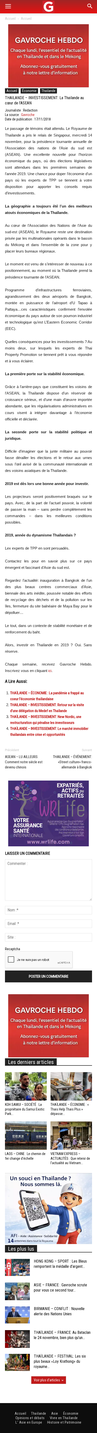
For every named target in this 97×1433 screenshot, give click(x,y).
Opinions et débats (30, 1418)
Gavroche (28, 115)
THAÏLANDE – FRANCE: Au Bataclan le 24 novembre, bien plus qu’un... (62, 1335)
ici (49, 671)
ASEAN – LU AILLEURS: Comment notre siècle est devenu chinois (24, 762)
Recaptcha (12, 949)
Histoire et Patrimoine (64, 1422)
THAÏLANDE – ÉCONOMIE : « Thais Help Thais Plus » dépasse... (69, 1109)
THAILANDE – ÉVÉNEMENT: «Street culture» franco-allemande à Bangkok (72, 762)
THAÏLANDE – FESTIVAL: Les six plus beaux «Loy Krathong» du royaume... (60, 1361)
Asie (54, 1413)
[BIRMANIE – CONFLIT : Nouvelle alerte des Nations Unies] (17, 1314)
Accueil (10, 19)
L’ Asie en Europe (28, 1422)
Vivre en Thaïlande (64, 1418)
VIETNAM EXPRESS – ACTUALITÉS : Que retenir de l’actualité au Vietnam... (70, 1158)
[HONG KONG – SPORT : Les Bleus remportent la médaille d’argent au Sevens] (17, 1267)
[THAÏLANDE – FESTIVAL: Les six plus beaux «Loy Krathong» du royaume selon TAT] (17, 1362)
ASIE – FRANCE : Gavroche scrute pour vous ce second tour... (60, 1288)
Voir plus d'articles (47, 1380)
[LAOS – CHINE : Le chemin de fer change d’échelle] (26, 1135)
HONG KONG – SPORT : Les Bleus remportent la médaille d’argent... (60, 1264)
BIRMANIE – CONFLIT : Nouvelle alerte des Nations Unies (59, 1311)
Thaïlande (48, 91)
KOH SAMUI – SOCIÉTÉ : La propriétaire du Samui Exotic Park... (25, 1109)
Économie (29, 91)
